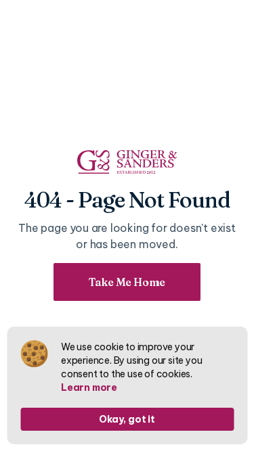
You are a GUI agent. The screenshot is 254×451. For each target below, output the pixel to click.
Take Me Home (127, 282)
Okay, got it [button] (127, 419)
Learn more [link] (89, 387)
